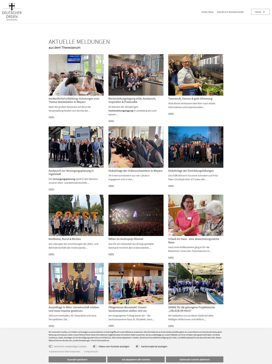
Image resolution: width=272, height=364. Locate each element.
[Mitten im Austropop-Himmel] (136, 215)
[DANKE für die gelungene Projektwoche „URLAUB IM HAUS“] (195, 283)
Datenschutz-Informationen (65, 351)
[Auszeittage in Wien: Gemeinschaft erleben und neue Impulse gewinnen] (76, 283)
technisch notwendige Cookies (70, 346)
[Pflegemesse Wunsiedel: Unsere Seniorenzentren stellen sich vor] (136, 283)
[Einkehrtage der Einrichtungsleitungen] (195, 146)
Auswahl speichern (77, 359)
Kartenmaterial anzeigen (154, 346)
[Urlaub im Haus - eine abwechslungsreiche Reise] (195, 215)
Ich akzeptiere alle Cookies (136, 359)
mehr (51, 116)
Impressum (91, 351)
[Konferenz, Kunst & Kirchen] (76, 215)
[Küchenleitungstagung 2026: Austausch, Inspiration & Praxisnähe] (136, 74)
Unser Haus (207, 11)
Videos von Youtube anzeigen (114, 346)
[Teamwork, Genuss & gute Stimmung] (195, 74)
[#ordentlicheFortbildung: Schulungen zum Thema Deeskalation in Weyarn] (76, 74)
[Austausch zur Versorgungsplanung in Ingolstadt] (76, 146)
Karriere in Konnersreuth (230, 11)
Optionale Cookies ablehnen (195, 359)
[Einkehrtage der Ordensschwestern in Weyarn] (136, 146)
